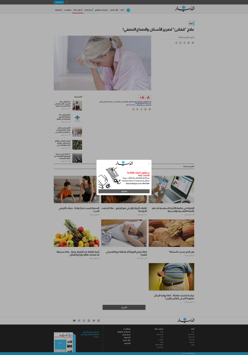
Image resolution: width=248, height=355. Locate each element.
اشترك (124, 191)
